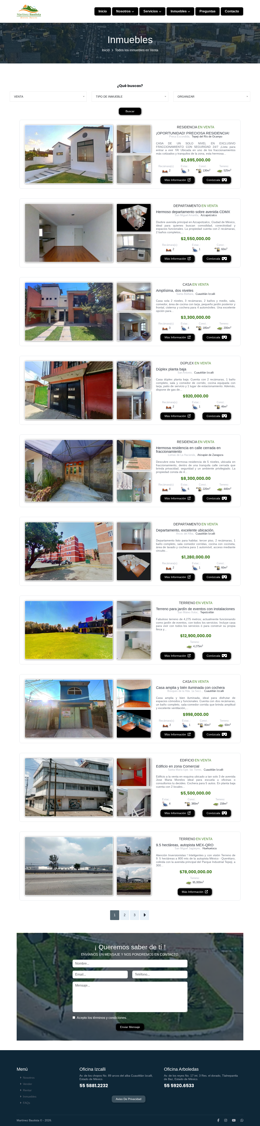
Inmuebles (179, 11)
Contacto (232, 11)
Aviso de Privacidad (128, 1099)
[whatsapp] (239, 1120)
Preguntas (207, 11)
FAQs (26, 1102)
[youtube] (232, 1120)
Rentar (27, 1090)
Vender (27, 1084)
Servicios (150, 11)
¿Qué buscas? (130, 85)
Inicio (103, 11)
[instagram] (223, 1120)
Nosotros (123, 11)
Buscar (130, 111)
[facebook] (216, 1120)
